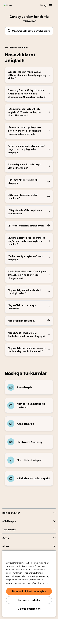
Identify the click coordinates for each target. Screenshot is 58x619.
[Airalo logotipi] (10, 5)
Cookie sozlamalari (29, 608)
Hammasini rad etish (29, 600)
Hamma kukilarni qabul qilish (29, 591)
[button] (50, 5)
